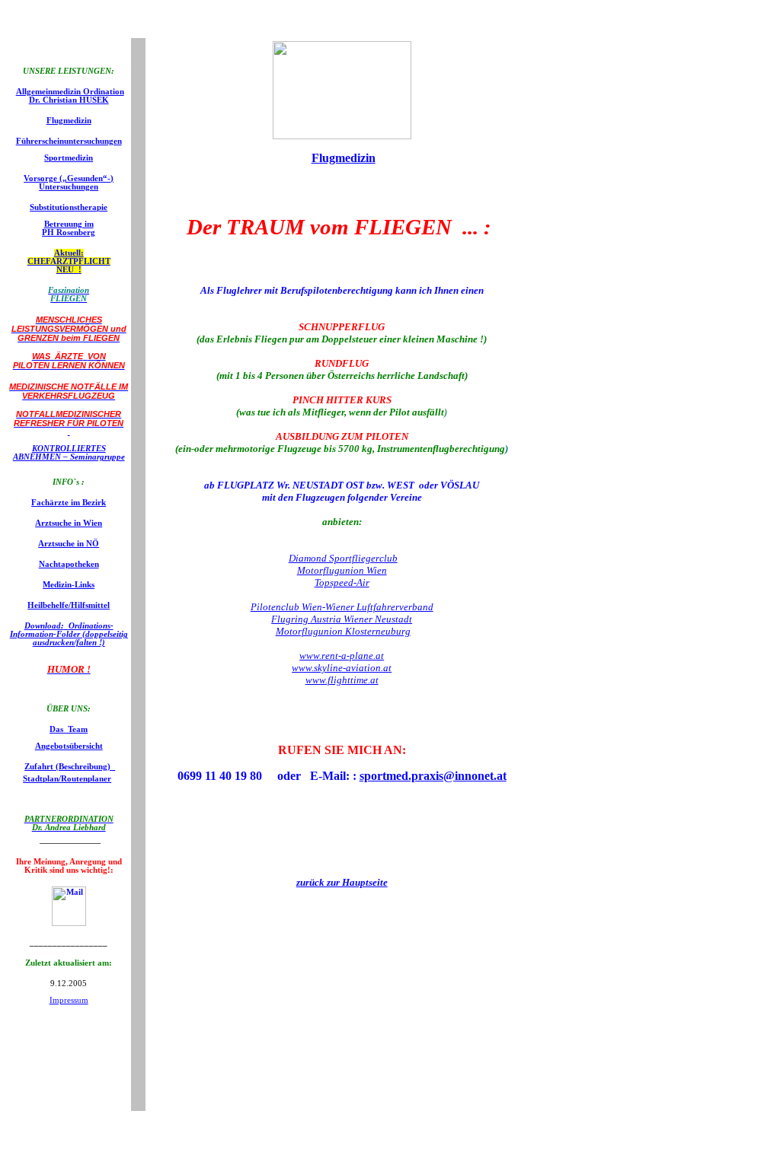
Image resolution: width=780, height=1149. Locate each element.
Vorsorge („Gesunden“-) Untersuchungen (68, 182)
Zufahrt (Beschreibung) (67, 766)
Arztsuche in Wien (68, 523)
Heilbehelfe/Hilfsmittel (68, 605)
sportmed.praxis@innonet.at (433, 775)
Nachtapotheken (69, 564)
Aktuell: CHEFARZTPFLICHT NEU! (68, 261)
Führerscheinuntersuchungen (69, 141)
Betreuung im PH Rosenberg (68, 228)
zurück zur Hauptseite (342, 882)
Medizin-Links (68, 585)
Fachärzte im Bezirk (68, 502)
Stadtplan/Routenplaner (67, 779)
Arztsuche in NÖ (68, 543)
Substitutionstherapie (68, 207)
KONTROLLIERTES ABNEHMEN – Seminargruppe (69, 452)
